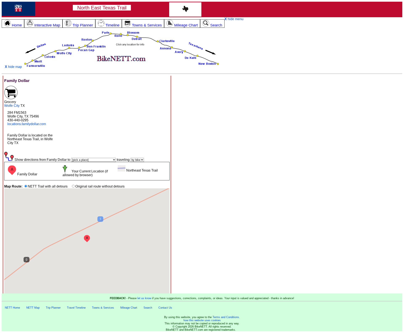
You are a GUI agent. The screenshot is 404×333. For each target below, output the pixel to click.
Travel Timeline (76, 307)
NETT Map (33, 307)
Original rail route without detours (100, 186)
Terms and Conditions (226, 317)
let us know (144, 298)
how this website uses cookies (202, 320)
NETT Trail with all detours (48, 186)
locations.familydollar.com (26, 124)
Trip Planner (53, 307)
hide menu (234, 19)
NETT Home (12, 307)
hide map (13, 67)
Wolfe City (12, 105)
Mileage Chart (128, 307)
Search (148, 307)
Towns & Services (103, 307)
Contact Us (165, 307)
